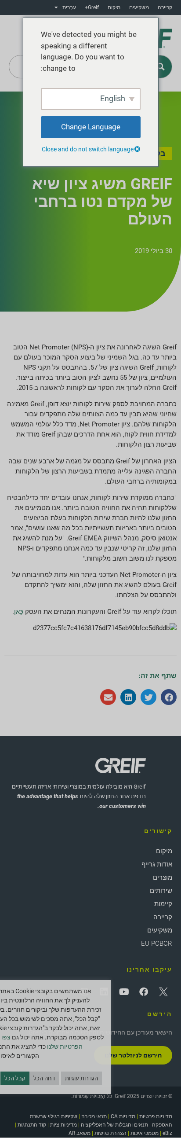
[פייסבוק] (143, 992)
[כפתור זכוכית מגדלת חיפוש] (160, 66)
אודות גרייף (156, 864)
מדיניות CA (123, 1116)
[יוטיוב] (124, 992)
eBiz (167, 1133)
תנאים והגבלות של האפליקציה (114, 1125)
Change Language (90, 126)
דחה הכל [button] (44, 1078)
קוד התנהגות (32, 1125)
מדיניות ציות (63, 1125)
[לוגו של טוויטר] (163, 992)
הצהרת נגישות (110, 1133)
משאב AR (79, 1133)
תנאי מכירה (94, 1116)
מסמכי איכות (144, 1133)
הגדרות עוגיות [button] (81, 1078)
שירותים (161, 891)
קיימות (163, 904)
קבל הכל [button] (14, 1078)
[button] (169, 697)
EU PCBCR (156, 943)
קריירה (165, 7)
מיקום (114, 7)
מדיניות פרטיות (155, 1116)
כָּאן (18, 612)
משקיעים (139, 7)
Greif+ (92, 7)
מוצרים (162, 877)
